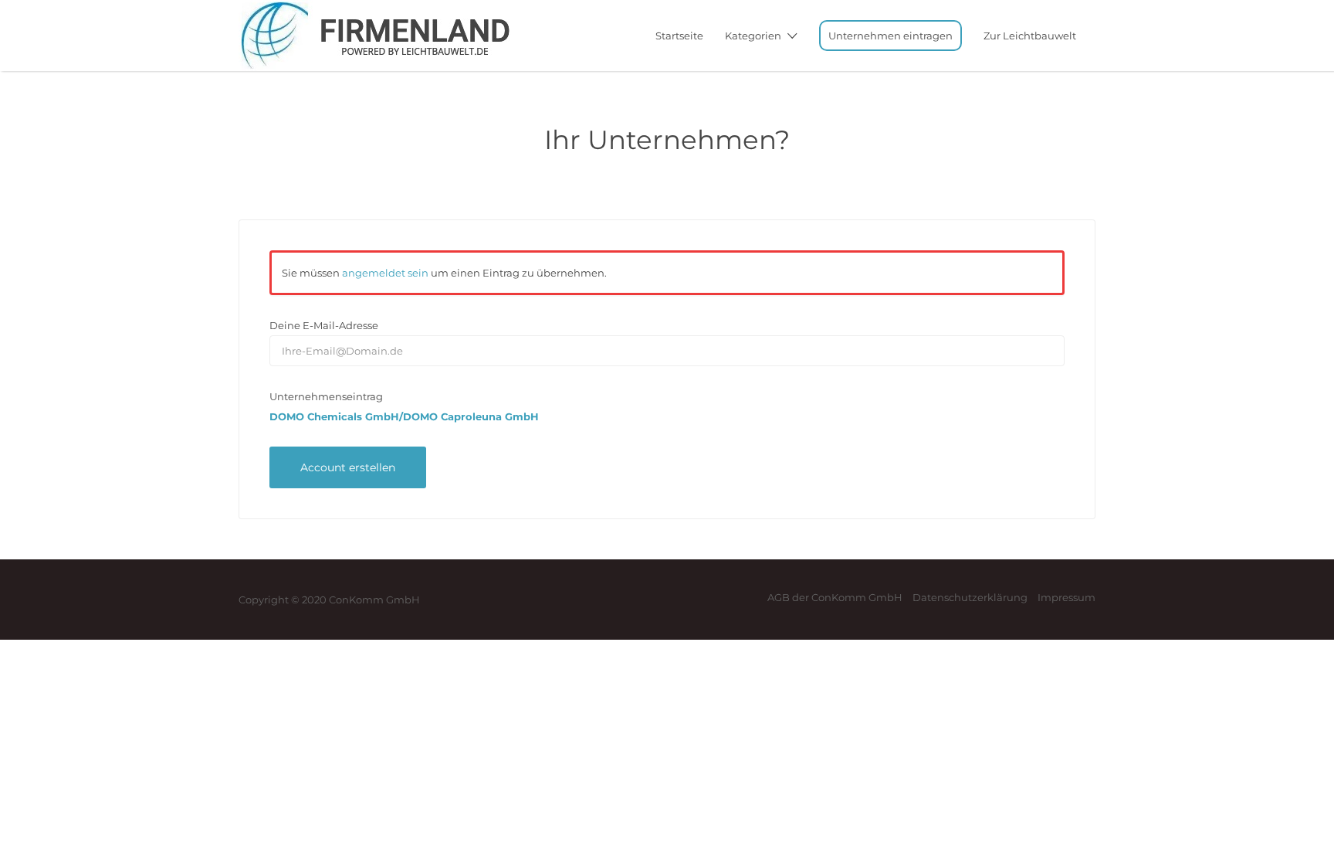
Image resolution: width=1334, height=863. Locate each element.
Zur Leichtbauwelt (1030, 35)
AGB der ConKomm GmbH (834, 597)
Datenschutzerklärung (970, 597)
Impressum (1066, 597)
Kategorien (753, 35)
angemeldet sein (385, 273)
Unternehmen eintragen (890, 35)
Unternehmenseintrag (326, 396)
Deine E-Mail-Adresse (323, 325)
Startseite (679, 35)
